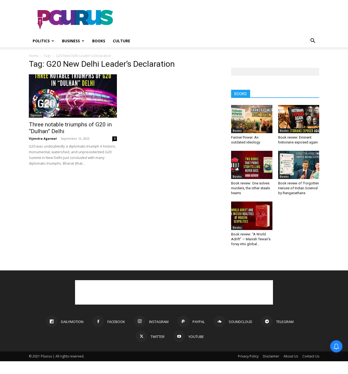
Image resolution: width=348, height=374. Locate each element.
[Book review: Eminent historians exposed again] (298, 119)
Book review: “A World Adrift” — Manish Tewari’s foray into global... (251, 239)
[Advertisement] (220, 20)
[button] (312, 41)
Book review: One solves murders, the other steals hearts (250, 188)
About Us (291, 356)
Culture (121, 40)
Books (98, 40)
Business (71, 40)
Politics (41, 40)
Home (33, 55)
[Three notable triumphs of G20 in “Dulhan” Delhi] (73, 96)
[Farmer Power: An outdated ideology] (251, 119)
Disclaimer (271, 356)
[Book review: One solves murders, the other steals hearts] (251, 165)
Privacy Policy (248, 356)
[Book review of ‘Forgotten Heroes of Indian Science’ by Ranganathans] (298, 165)
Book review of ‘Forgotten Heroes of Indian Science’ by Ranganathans (298, 188)
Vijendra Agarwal (43, 138)
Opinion (36, 115)
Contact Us (310, 356)
